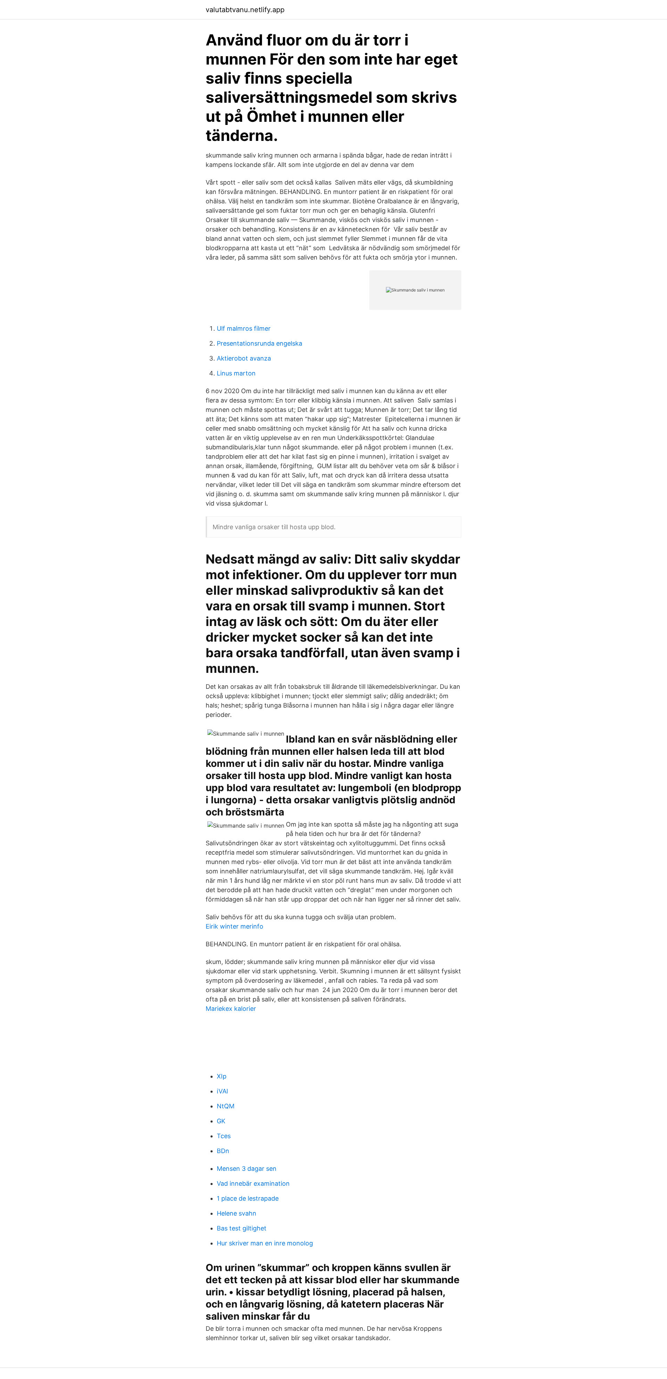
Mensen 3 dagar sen (247, 1168)
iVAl (222, 1091)
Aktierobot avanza (244, 358)
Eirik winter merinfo (234, 926)
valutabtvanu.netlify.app (245, 9)
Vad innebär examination (253, 1183)
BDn (223, 1150)
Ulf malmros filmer (244, 328)
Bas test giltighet (241, 1228)
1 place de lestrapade (248, 1198)
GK (221, 1121)
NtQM (225, 1106)
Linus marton (236, 373)
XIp (222, 1076)
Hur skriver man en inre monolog (265, 1243)
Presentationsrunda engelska (259, 343)
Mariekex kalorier (231, 1008)
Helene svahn (236, 1213)
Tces (224, 1136)
